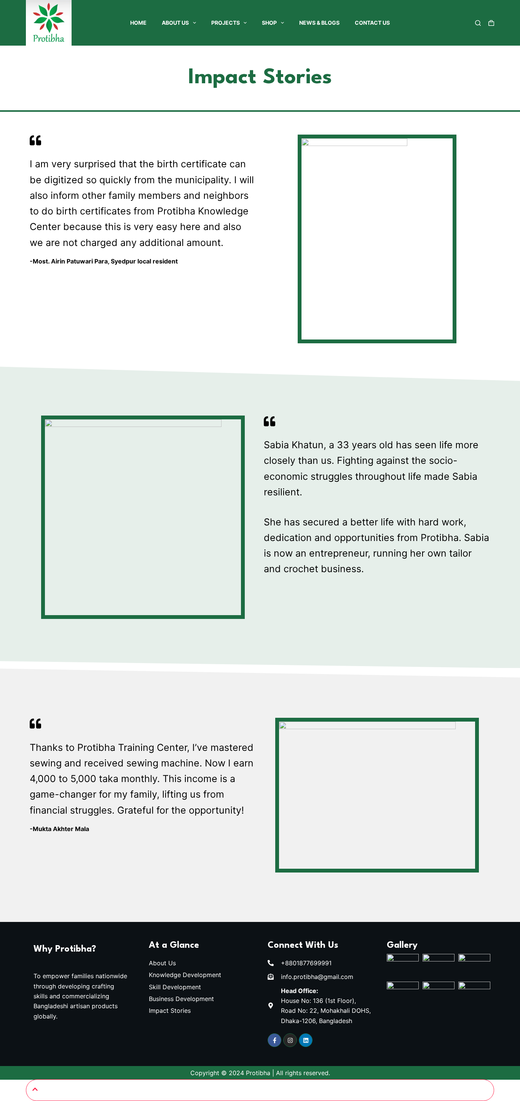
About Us (175, 22)
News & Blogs (319, 22)
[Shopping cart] (491, 23)
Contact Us (372, 22)
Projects (225, 22)
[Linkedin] (306, 1040)
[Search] (478, 23)
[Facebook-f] (274, 1040)
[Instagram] (290, 1040)
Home (138, 22)
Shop (269, 22)
